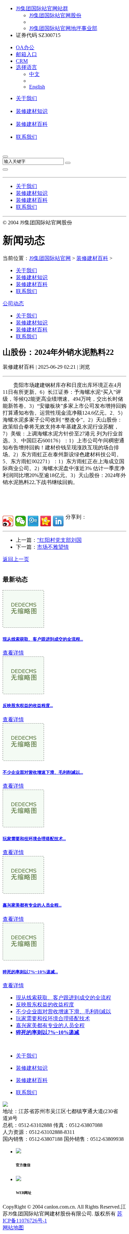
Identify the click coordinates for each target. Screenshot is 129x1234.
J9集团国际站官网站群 (42, 8)
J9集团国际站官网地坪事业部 (63, 28)
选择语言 (26, 67)
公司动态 (13, 303)
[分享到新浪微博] (8, 521)
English (37, 87)
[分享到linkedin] (58, 521)
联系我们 (26, 137)
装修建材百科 (32, 124)
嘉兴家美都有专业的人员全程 (50, 1025)
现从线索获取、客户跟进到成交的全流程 (63, 997)
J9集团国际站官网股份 (55, 15)
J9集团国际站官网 (50, 258)
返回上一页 (16, 559)
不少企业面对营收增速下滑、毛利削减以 (63, 1011)
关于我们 (26, 98)
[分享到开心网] (45, 521)
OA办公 (25, 47)
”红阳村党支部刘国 (59, 540)
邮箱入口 (26, 54)
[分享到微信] (20, 521)
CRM (22, 61)
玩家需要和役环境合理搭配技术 (53, 1018)
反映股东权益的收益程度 (45, 1004)
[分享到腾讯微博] (33, 521)
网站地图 (13, 1227)
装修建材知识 (32, 111)
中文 (34, 74)
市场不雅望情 (53, 547)
